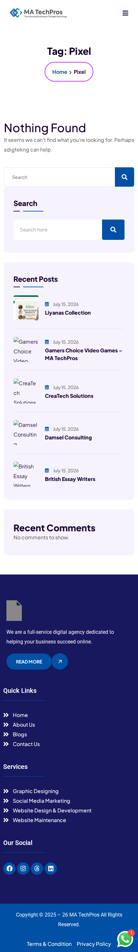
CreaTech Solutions (69, 395)
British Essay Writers (70, 479)
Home (59, 71)
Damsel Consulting (68, 437)
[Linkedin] (51, 868)
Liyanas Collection (68, 312)
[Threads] (37, 868)
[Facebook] (9, 868)
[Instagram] (23, 868)
